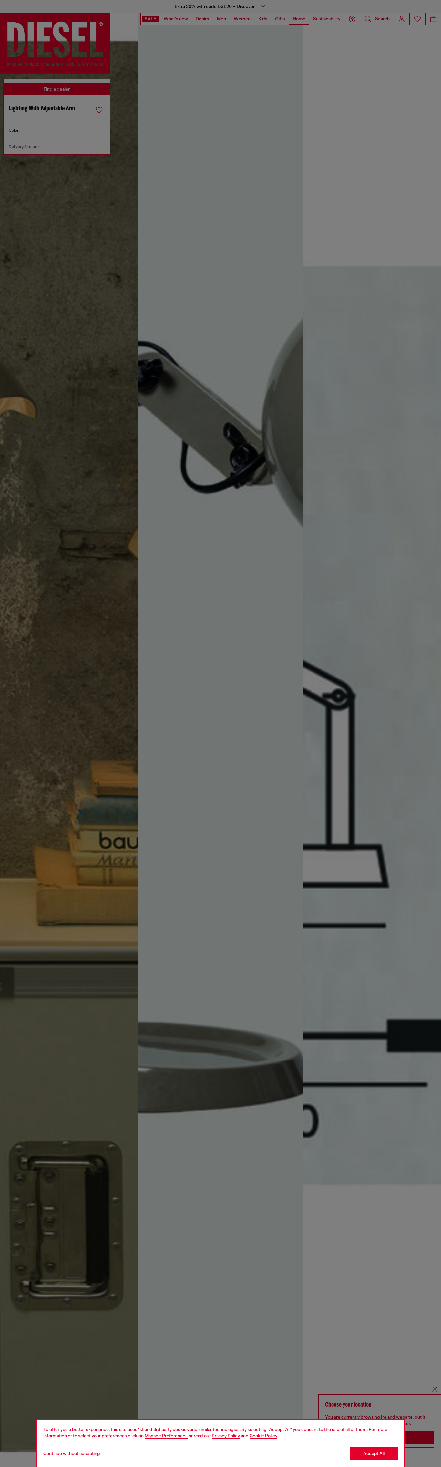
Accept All (374, 1453)
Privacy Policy (226, 1435)
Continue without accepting (71, 1453)
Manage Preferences (166, 1435)
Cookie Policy (263, 1435)
